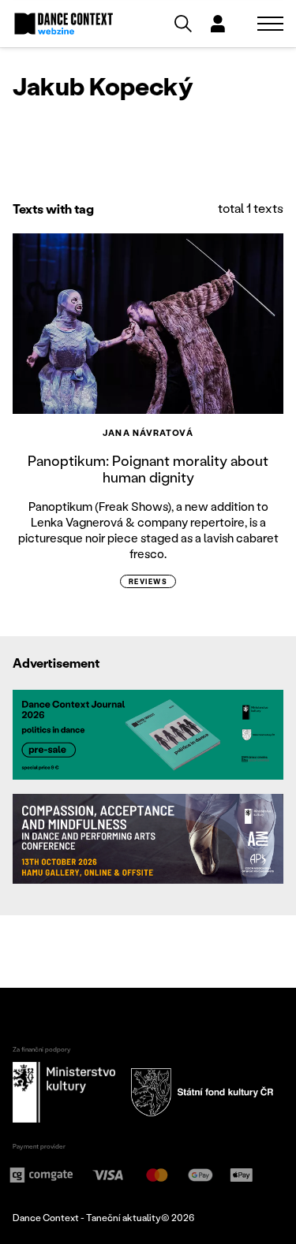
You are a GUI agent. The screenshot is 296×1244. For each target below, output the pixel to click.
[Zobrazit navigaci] (270, 23)
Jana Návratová (148, 432)
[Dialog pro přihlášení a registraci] (218, 23)
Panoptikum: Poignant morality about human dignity (148, 469)
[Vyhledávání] (183, 23)
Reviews (148, 581)
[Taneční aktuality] (64, 23)
